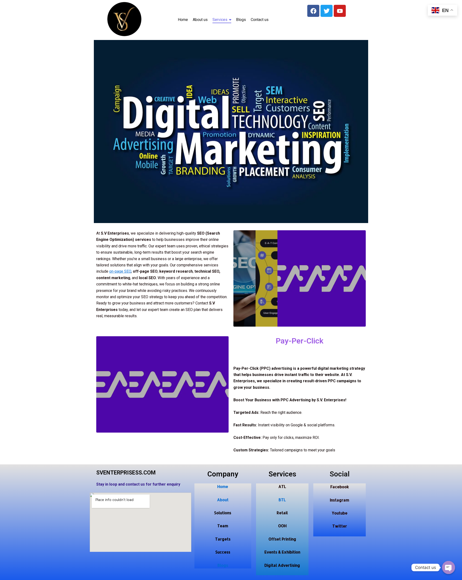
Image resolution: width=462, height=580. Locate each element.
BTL (282, 499)
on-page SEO (120, 271)
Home (222, 486)
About (223, 499)
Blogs (223, 565)
